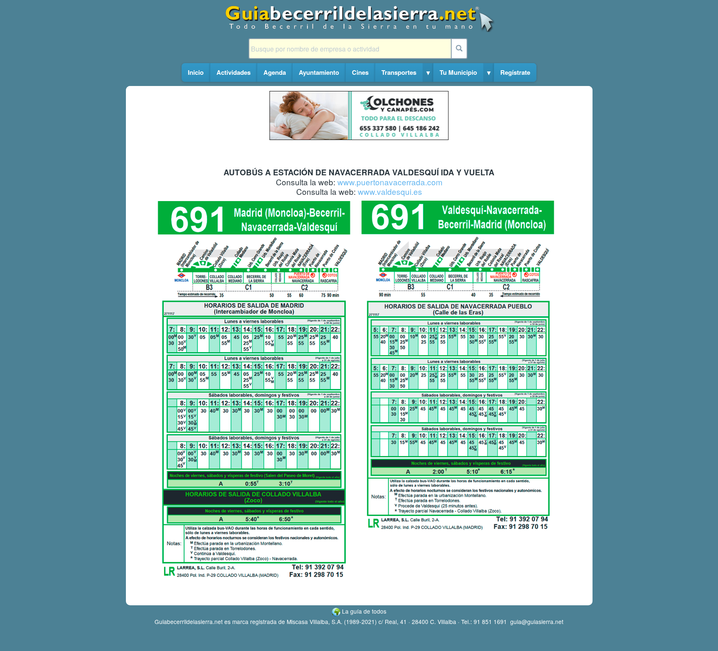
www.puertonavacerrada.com (390, 181)
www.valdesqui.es (390, 191)
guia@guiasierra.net (536, 621)
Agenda (274, 72)
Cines (360, 72)
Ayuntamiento (319, 72)
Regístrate (515, 72)
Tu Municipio (458, 72)
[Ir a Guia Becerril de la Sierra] (359, 18)
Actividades (233, 72)
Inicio (196, 72)
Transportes (398, 72)
